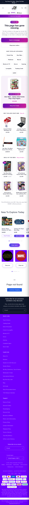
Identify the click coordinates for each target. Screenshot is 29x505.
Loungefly (8, 68)
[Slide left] (7, 241)
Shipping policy (10, 466)
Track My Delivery (7, 435)
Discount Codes (7, 405)
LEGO (14, 73)
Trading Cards (19, 68)
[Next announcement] (26, 2)
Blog (4, 382)
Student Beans (6, 366)
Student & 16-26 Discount (9, 362)
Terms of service (23, 464)
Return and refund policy (9, 418)
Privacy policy (9, 464)
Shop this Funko (14, 105)
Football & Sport (7, 343)
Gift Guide (5, 386)
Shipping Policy (7, 428)
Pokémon (10, 59)
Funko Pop (10, 55)
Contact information (19, 466)
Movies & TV (6, 64)
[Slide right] (21, 241)
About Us (5, 356)
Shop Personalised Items (9, 389)
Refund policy (16, 464)
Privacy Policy (6, 422)
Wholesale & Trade (8, 372)
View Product (7, 235)
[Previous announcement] (2, 2)
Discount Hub (6, 412)
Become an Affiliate (8, 415)
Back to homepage (14, 40)
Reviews (5, 359)
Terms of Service (7, 432)
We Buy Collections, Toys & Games (12, 369)
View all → (22, 113)
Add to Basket (19, 235)
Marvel (19, 59)
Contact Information (8, 425)
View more (14, 245)
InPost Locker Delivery (8, 439)
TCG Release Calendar (9, 392)
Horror (16, 64)
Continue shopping (14, 289)
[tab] (12, 271)
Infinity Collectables (14, 462)
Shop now (7, 265)
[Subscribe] (24, 310)
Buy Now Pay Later (8, 379)
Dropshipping (6, 408)
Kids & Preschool (7, 326)
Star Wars (19, 55)
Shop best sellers (14, 45)
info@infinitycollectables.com (14, 503)
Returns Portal (6, 402)
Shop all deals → (21, 157)
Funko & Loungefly (8, 330)
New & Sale (6, 346)
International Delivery (8, 376)
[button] (3, 8)
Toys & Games (6, 320)
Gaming (24, 64)
